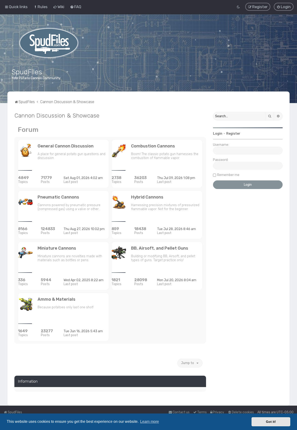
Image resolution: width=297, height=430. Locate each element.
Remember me (228, 175)
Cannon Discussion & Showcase (56, 115)
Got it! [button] (271, 421)
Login (217, 134)
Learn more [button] (149, 421)
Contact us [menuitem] (181, 412)
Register (233, 134)
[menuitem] (40, 6)
